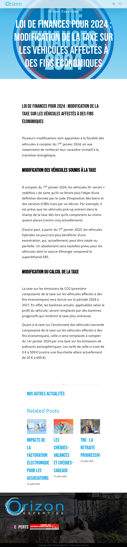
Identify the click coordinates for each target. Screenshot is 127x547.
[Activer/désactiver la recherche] (114, 3)
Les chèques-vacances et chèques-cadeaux (63, 455)
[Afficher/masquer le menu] (120, 4)
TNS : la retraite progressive (91, 447)
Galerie (37, 427)
